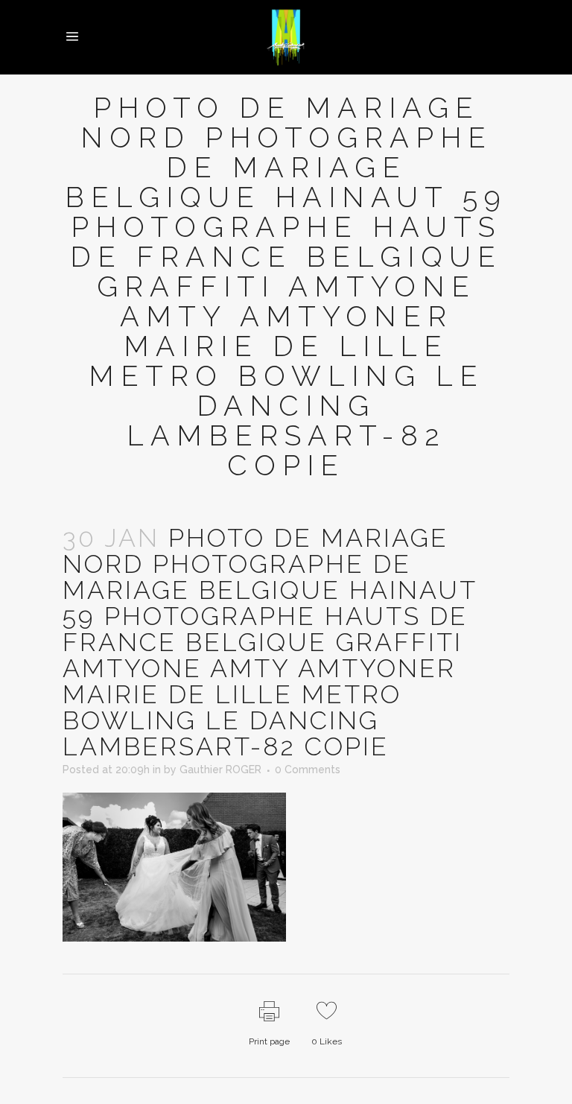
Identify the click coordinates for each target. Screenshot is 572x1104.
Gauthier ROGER (220, 769)
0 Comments (307, 769)
